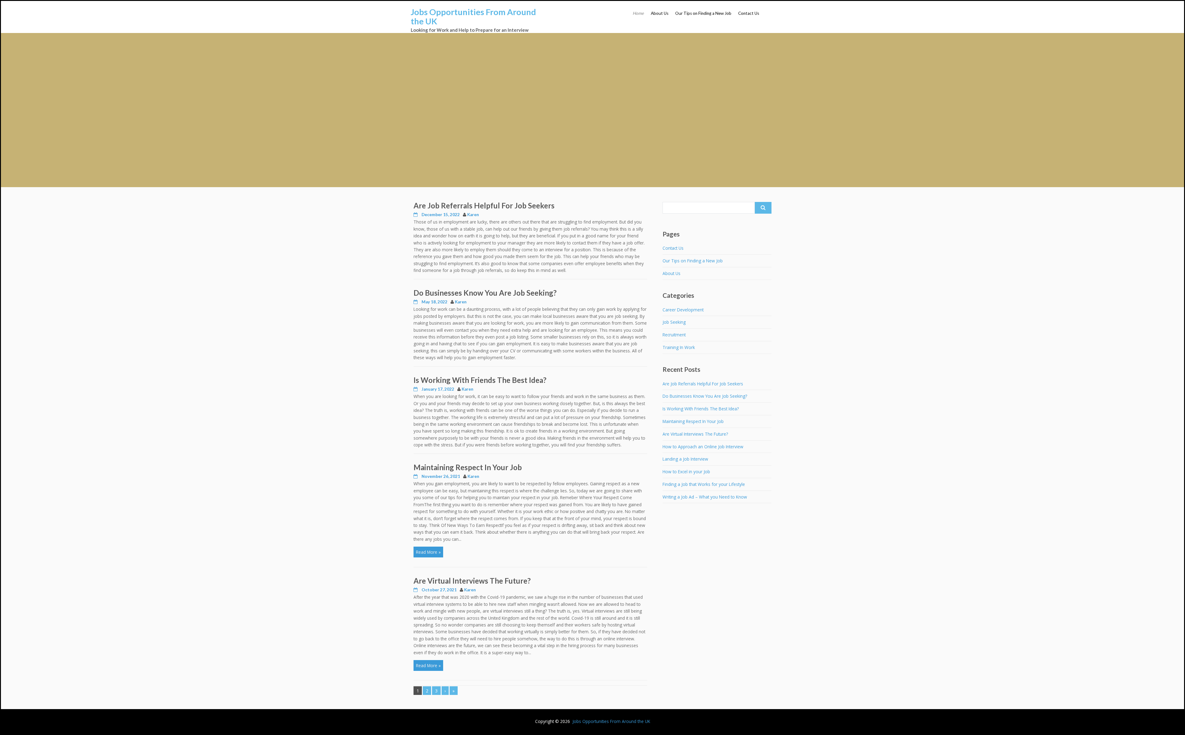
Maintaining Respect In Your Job (468, 467)
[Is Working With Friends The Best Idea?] (416, 389)
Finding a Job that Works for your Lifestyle (704, 484)
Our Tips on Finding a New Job (703, 13)
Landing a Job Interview (685, 459)
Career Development (683, 310)
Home (638, 13)
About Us (659, 13)
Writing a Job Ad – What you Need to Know (705, 497)
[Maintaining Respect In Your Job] (416, 476)
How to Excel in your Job (686, 471)
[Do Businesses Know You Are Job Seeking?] (416, 301)
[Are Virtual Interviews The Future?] (416, 589)
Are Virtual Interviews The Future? (472, 580)
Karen (473, 214)
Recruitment (674, 335)
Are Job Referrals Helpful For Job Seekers (484, 205)
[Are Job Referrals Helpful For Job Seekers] (416, 214)
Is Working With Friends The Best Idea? (480, 380)
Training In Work (679, 347)
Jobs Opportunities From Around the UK (473, 16)
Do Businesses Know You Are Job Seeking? (485, 292)
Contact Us (748, 13)
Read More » (428, 552)
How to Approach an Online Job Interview (703, 447)
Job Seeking (674, 322)
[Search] (763, 208)
